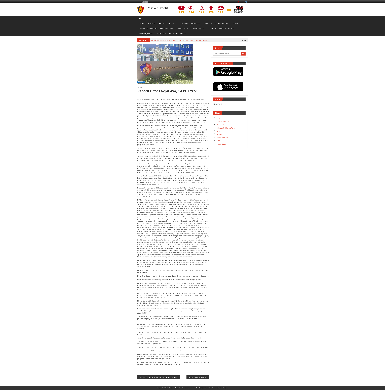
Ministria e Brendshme (224, 125)
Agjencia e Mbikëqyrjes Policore (226, 128)
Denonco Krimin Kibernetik (148, 29)
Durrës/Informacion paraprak (197, 377)
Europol (219, 134)
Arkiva (218, 118)
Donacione (212, 29)
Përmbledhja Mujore (146, 34)
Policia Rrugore (198, 29)
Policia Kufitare (183, 29)
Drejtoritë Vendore (166, 29)
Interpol (219, 131)
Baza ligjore (184, 24)
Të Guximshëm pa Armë (177, 34)
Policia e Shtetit (157, 8)
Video (206, 24)
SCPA (218, 141)
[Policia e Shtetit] (139, 18)
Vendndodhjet (196, 24)
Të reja (141, 24)
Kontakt (235, 24)
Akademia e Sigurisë (223, 121)
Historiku (162, 24)
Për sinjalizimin (161, 34)
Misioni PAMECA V (222, 137)
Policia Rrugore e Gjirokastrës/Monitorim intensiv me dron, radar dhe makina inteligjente (179, 40)
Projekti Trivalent (222, 144)
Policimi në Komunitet (226, 29)
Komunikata (141, 81)
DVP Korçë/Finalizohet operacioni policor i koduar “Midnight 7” (159, 377)
